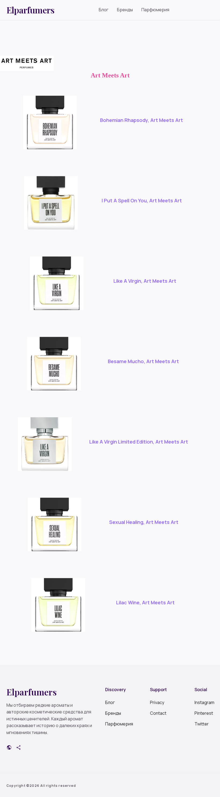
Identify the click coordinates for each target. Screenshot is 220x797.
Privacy (157, 702)
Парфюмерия (155, 10)
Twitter (202, 724)
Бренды (125, 10)
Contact (158, 713)
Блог (103, 10)
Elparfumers (30, 10)
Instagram (204, 702)
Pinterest (204, 713)
